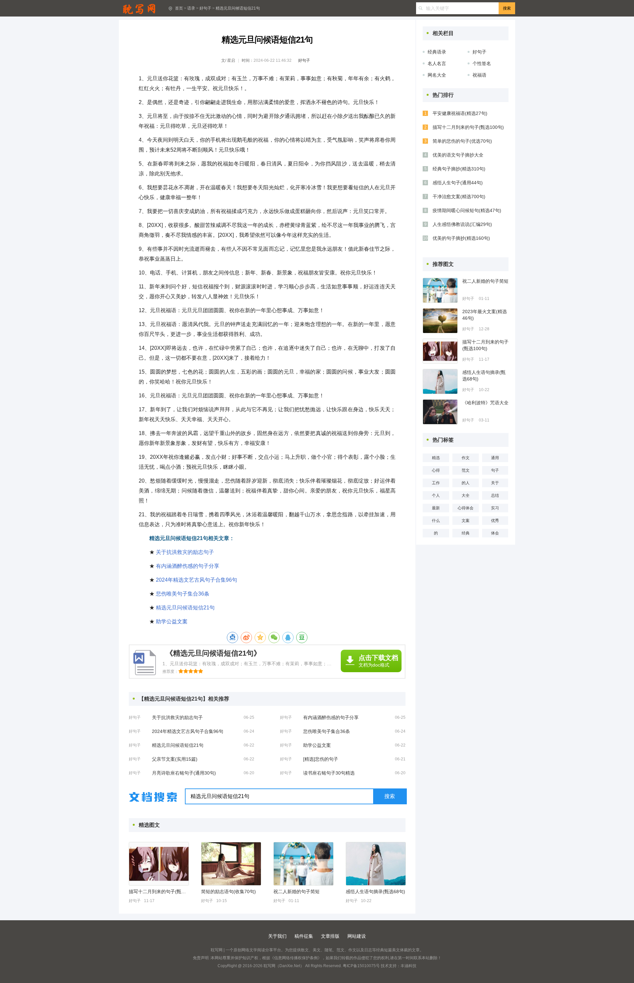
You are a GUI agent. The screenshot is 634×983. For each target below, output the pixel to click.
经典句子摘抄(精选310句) (459, 168)
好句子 (205, 8)
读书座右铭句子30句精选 (329, 773)
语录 (191, 8)
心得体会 (466, 508)
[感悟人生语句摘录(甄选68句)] (376, 864)
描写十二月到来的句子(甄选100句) (158, 891)
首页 (179, 8)
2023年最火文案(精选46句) (484, 315)
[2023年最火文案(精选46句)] (440, 320)
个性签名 (482, 63)
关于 (495, 483)
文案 (466, 520)
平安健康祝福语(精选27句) (460, 113)
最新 (436, 508)
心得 (436, 470)
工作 (436, 483)
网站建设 (356, 936)
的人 (466, 483)
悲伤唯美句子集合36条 (182, 594)
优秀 (495, 520)
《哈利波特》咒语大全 (485, 402)
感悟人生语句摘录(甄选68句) (375, 891)
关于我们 (277, 936)
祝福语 (479, 75)
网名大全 (437, 75)
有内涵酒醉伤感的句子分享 (187, 566)
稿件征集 (304, 936)
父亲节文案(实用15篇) (174, 759)
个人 (436, 495)
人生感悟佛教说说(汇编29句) (462, 224)
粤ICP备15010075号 (361, 966)
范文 (466, 470)
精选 (436, 457)
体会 (495, 533)
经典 (466, 533)
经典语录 (437, 52)
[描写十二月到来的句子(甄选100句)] (159, 864)
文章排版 (330, 936)
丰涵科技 (408, 966)
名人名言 (437, 63)
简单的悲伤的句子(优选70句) (462, 141)
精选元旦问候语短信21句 (238, 8)
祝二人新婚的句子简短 (296, 891)
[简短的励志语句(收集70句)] (231, 864)
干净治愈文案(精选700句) (459, 196)
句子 (495, 470)
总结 (495, 495)
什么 (436, 520)
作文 (466, 457)
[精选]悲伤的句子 (320, 759)
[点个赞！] (232, 637)
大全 (466, 495)
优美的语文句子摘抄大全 (458, 155)
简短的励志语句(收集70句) (228, 891)
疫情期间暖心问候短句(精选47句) (467, 210)
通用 (495, 457)
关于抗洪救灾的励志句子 (185, 552)
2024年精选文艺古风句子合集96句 (196, 580)
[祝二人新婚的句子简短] (303, 864)
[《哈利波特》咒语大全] (440, 411)
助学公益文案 (172, 621)
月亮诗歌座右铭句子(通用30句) (184, 773)
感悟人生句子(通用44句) (458, 182)
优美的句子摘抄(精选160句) (461, 238)
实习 (495, 508)
